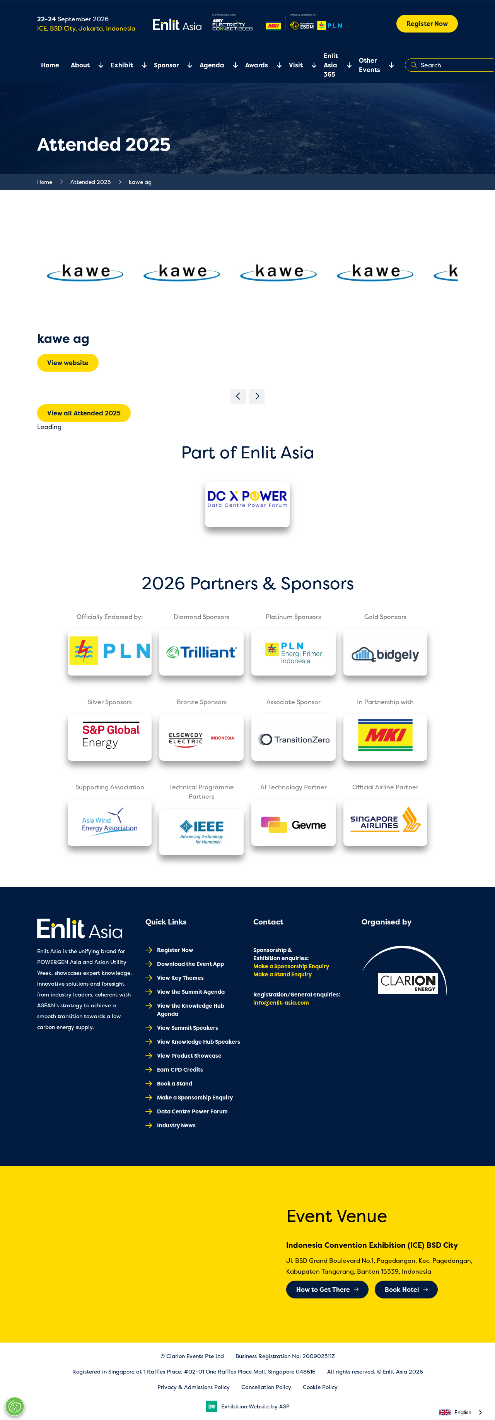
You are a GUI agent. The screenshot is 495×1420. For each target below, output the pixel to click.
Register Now (427, 23)
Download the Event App (190, 963)
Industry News (176, 1125)
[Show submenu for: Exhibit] (139, 65)
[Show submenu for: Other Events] (386, 65)
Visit (296, 65)
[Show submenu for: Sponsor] (185, 65)
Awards (256, 65)
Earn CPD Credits (180, 1069)
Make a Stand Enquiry (282, 974)
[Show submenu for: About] (96, 65)
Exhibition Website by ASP (255, 1406)
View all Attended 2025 (84, 413)
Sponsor (166, 65)
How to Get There (323, 1289)
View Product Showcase (189, 1055)
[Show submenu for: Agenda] (231, 65)
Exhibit (122, 65)
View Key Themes (180, 977)
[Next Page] (257, 396)
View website (68, 362)
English (462, 1412)
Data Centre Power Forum (192, 1111)
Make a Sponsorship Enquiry (195, 1097)
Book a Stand (174, 1083)
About (80, 65)
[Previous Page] (238, 396)
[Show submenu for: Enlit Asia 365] (344, 65)
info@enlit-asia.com (281, 1002)
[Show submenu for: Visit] (309, 65)
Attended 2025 (90, 181)
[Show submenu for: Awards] (274, 65)
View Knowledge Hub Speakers (198, 1041)
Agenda (212, 65)
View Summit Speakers (187, 1027)
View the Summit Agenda (191, 991)
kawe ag (140, 181)
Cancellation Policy (266, 1387)
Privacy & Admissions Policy (193, 1387)
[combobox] (461, 1412)
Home (50, 65)
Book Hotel (402, 1289)
